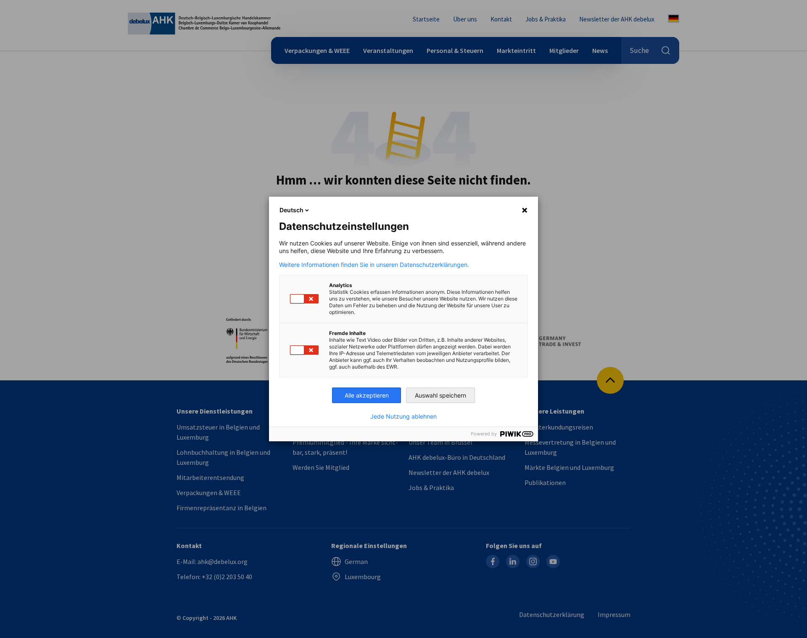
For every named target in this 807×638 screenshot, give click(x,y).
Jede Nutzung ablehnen (403, 416)
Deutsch (291, 210)
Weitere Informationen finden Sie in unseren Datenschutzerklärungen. (374, 264)
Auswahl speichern (440, 395)
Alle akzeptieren (367, 395)
